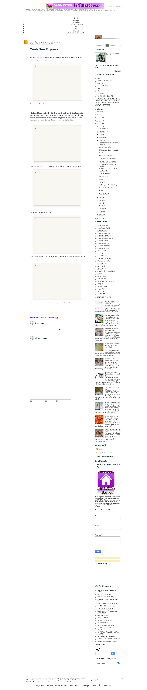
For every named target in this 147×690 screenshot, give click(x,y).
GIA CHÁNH (76, 22)
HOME (76, 18)
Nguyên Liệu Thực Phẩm (105, 271)
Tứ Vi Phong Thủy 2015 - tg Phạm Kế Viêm (108, 628)
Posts (100, 449)
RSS (98, 36)
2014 (98, 120)
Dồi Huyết (102, 182)
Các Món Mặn (58, 43)
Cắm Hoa (100, 251)
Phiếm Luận (101, 276)
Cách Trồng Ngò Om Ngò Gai (112, 388)
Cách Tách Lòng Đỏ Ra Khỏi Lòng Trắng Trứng (109, 169)
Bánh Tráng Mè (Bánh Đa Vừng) (112, 430)
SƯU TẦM (76, 30)
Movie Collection (103, 618)
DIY (99, 253)
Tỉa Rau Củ (101, 286)
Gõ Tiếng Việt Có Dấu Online (107, 606)
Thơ (99, 284)
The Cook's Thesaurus (105, 620)
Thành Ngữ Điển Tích (104, 281)
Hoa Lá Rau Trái (103, 261)
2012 (98, 126)
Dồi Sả (101, 191)
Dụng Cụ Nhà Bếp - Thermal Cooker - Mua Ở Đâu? (112, 374)
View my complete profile (113, 54)
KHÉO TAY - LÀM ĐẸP (75, 24)
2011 (98, 218)
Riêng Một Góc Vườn (105, 156)
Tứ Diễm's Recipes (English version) (109, 98)
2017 (98, 112)
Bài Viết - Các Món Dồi (106, 188)
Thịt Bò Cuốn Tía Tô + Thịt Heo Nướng (108, 143)
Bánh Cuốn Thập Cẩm (112, 315)
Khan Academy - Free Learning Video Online (107, 612)
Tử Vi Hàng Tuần (103, 623)
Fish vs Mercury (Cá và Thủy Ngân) (107, 165)
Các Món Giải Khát (103, 235)
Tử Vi (99, 291)
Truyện (100, 289)
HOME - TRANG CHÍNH (105, 81)
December (102, 129)
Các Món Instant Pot (104, 238)
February (102, 212)
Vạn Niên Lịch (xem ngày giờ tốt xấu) (109, 639)
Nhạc (99, 274)
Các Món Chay (102, 233)
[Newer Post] (37, 404)
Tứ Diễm (54, 678)
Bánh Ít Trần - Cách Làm (112, 359)
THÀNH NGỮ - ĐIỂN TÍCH (75, 32)
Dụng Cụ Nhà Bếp (103, 258)
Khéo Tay (100, 263)
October (101, 134)
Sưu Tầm (100, 279)
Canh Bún (67, 303)
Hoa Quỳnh (102, 153)
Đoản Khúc (101, 256)
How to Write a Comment (105, 608)
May (100, 203)
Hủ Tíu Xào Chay (104, 193)
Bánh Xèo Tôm (103, 176)
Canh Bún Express (104, 173)
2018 (98, 109)
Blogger (117, 102)
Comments (101, 452)
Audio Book (101, 225)
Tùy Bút (100, 294)
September (102, 137)
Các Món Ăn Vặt (103, 228)
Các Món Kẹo (102, 241)
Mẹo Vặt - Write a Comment (110, 302)
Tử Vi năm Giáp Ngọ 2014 (106, 625)
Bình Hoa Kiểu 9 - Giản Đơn (107, 161)
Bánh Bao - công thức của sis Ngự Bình (111, 329)
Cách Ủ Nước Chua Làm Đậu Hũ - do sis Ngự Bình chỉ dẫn (112, 345)
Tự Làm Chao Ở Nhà (111, 416)
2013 (98, 123)
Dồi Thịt (101, 179)
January (101, 214)
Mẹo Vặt (100, 268)
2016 (98, 115)
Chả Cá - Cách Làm (105, 147)
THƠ (75, 26)
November (102, 131)
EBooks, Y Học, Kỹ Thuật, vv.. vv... (108, 603)
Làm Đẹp (100, 266)
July (100, 197)
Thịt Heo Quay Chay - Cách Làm (109, 150)
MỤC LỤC (75, 20)
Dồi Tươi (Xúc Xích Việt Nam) (108, 185)
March (101, 209)
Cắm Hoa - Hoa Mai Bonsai (107, 159)
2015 (98, 118)
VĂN (75, 28)
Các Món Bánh (102, 230)
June (100, 200)
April (100, 206)
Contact (107, 45)
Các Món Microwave (104, 246)
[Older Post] (63, 404)
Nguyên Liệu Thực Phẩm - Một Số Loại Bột (112, 403)
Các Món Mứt (102, 248)
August (101, 140)
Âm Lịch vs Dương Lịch (105, 594)
